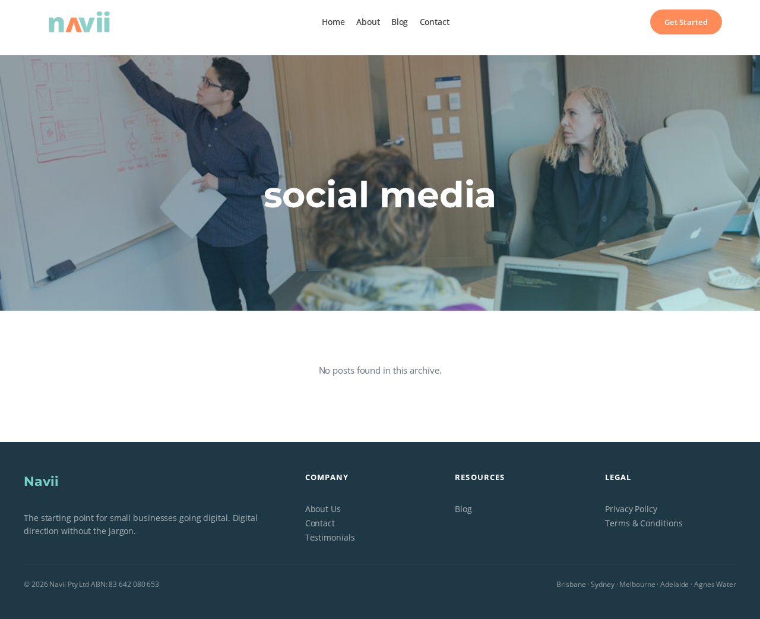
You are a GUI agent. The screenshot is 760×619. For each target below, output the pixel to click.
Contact (320, 523)
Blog (463, 508)
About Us (323, 508)
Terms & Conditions (643, 523)
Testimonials (330, 537)
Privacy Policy (631, 508)
